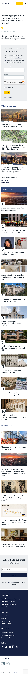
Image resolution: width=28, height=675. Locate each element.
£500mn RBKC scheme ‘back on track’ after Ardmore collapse (13, 231)
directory (11, 9)
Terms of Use (5, 621)
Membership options (8, 635)
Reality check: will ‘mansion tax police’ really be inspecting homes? (13, 498)
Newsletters (5, 607)
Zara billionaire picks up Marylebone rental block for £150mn (11, 324)
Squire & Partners (5, 182)
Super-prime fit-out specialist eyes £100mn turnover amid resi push (13, 277)
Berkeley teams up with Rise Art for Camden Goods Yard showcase (13, 545)
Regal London (4, 180)
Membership (5, 629)
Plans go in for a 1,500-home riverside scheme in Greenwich (12, 125)
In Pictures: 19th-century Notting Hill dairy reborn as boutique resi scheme (13, 417)
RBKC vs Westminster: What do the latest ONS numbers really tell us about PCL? (14, 522)
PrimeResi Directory (8, 601)
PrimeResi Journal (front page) (11, 599)
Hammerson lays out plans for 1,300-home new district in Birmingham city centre (12, 170)
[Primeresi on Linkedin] (5, 31)
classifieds (20, 9)
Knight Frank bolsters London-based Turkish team (12, 254)
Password (6, 74)
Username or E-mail (8, 67)
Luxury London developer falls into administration (12, 209)
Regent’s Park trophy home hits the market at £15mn (13, 300)
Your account (5, 638)
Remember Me (9, 87)
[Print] (14, 31)
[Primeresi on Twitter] (2, 31)
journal (4, 9)
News (6, 28)
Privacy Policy (10, 582)
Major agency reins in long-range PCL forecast (14, 448)
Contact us (4, 618)
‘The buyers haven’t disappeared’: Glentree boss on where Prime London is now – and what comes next (13, 472)
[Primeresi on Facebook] (7, 31)
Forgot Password (8, 97)
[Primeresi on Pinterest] (10, 31)
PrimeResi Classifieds (8, 604)
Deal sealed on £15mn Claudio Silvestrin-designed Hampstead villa (13, 348)
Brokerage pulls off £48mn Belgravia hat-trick (11, 371)
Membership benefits (8, 632)
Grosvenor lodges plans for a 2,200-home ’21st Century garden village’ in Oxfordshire (13, 147)
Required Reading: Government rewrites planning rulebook (13, 394)
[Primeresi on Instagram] (6, 647)
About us (4, 616)
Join (19, 3)
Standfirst (14, 672)
